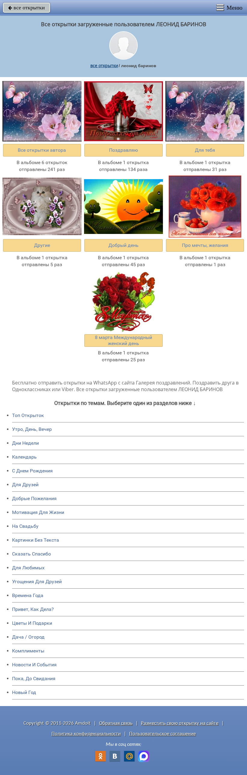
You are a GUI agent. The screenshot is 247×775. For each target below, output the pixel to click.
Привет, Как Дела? (33, 609)
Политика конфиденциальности (86, 733)
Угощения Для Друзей (37, 581)
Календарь (24, 457)
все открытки (26, 8)
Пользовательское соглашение (162, 733)
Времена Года (27, 595)
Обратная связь (116, 723)
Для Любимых (28, 568)
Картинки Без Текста (35, 540)
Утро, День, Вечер (32, 429)
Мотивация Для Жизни (38, 512)
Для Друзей (25, 484)
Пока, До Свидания (33, 678)
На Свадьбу (25, 526)
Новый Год (24, 692)
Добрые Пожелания (34, 498)
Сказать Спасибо (31, 554)
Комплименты (28, 651)
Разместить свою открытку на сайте (179, 723)
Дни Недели (25, 443)
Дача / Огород (28, 637)
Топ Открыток (28, 415)
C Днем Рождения (32, 471)
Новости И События (34, 665)
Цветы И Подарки (32, 623)
